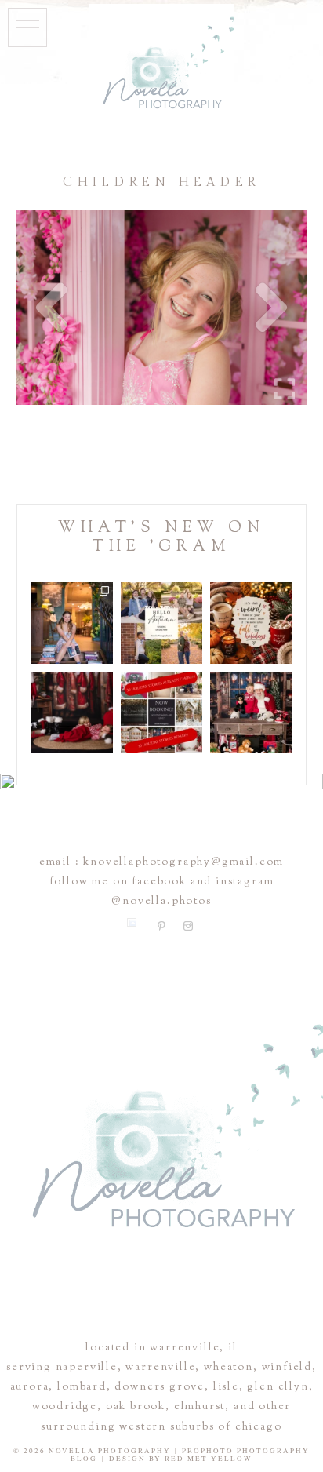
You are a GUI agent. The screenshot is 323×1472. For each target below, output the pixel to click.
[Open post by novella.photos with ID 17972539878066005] (161, 712)
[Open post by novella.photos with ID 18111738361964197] (251, 623)
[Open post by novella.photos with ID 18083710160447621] (72, 712)
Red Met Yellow (208, 1458)
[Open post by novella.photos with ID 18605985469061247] (251, 712)
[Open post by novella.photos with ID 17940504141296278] (161, 623)
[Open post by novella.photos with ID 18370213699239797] (72, 623)
